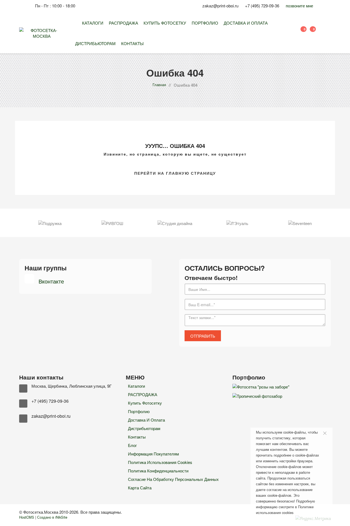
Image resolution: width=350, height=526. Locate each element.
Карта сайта (139, 487)
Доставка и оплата (246, 23)
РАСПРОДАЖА (123, 23)
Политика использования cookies (160, 462)
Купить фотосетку (165, 23)
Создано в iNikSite (52, 517)
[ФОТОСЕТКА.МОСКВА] (76, 23)
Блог (132, 445)
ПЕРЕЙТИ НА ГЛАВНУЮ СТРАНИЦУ (175, 173)
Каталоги (92, 23)
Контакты (132, 43)
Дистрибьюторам (95, 43)
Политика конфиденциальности (158, 471)
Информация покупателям (153, 454)
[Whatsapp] (137, 7)
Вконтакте (50, 281)
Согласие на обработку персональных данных (173, 479)
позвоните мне (299, 5)
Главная (159, 84)
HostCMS (26, 517)
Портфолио (205, 23)
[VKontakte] (133, 7)
